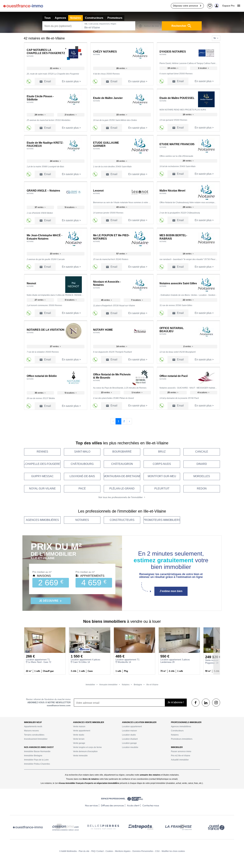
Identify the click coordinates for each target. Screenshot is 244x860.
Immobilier (90, 684)
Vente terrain (78, 739)
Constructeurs (94, 17)
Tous (47, 17)
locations (70, 115)
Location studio (129, 735)
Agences (60, 17)
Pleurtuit (161, 488)
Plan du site (84, 851)
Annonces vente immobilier (88, 722)
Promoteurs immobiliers (181, 739)
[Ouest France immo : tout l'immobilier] (28, 827)
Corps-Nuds (162, 464)
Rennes (42, 451)
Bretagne (137, 684)
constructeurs (122, 520)
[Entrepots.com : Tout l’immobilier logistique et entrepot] (140, 827)
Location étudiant (130, 739)
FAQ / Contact (97, 851)
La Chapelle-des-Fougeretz (42, 464)
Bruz (162, 451)
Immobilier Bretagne (33, 755)
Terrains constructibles (34, 735)
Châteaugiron (122, 464)
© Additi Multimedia (68, 851)
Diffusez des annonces (112, 805)
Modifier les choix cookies (173, 851)
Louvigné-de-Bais (82, 476)
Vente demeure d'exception (85, 751)
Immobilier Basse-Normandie (37, 751)
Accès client (133, 805)
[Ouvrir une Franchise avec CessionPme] (178, 827)
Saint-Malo (82, 451)
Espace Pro (228, 5)
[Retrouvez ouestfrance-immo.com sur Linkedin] (206, 703)
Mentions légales (122, 851)
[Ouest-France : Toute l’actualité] (216, 827)
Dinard (202, 464)
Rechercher (178, 25)
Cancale (201, 451)
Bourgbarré (122, 451)
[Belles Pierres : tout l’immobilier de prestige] (103, 827)
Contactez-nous (150, 805)
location (202, 68)
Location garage (129, 743)
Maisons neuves (31, 730)
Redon (202, 488)
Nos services (91, 805)
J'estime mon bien (171, 591)
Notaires (75, 17)
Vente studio (78, 735)
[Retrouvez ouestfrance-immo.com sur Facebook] (196, 703)
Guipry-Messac (42, 476)
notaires (82, 520)
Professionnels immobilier (186, 722)
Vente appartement (81, 730)
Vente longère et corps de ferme (87, 747)
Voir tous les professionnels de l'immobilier (120, 497)
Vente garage (79, 743)
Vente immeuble (80, 755)
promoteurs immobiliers (162, 520)
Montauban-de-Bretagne (122, 476)
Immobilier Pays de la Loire (36, 760)
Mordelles (201, 476)
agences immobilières (42, 520)
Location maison (129, 730)
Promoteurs (114, 17)
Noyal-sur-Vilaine (42, 488)
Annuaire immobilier (108, 684)
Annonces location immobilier (139, 722)
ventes (54, 68)
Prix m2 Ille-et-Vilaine (180, 755)
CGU (157, 851)
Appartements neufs (33, 726)
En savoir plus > (71, 81)
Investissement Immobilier (35, 739)
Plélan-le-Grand (122, 488)
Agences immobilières (181, 726)
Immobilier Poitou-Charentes (37, 764)
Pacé (82, 488)
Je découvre (49, 600)
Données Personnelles (142, 851)
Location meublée (130, 747)
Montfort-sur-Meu (162, 476)
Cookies (109, 851)
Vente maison (79, 726)
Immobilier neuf (33, 722)
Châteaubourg (82, 464)
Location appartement (132, 726)
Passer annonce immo (181, 751)
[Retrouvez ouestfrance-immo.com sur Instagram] (216, 703)
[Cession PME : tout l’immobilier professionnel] (65, 827)
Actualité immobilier (180, 760)
